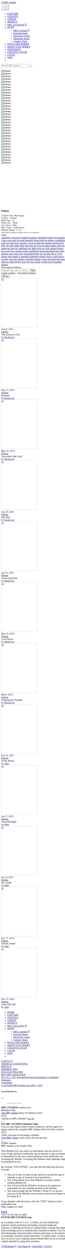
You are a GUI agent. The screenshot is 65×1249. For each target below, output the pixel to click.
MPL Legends (20, 30)
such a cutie (51, 256)
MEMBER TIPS (9, 1069)
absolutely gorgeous (10, 237)
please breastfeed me (49, 251)
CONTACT (7, 1061)
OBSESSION (14, 49)
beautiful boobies (29, 237)
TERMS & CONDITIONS (14, 1064)
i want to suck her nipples (39, 243)
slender (42, 256)
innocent (56, 243)
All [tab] (5, 276)
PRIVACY (6, 1066)
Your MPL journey (10, 1138)
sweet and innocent (50, 259)
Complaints (6, 1082)
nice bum (5, 251)
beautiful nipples (46, 237)
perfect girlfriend (30, 251)
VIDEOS (11, 19)
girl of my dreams (18, 243)
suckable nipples (33, 259)
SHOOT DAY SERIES (18, 46)
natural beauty (57, 248)
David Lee (9, 337)
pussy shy (18, 254)
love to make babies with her (51, 245)
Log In (31, 1118)
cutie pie (5, 243)
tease (62, 259)
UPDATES (12, 16)
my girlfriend (21, 248)
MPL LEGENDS (16, 25)
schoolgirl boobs (31, 254)
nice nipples (16, 251)
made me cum (8, 248)
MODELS (12, 22)
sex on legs (45, 254)
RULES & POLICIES (12, 1072)
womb (37, 262)
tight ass (5, 262)
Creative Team (20, 41)
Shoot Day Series (21, 36)
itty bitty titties (13, 245)
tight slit (13, 262)
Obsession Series (21, 38)
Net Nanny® (24, 1246)
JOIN (10, 57)
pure (11, 254)
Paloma (4, 332)
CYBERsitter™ (8, 1246)
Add (32, 270)
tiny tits (30, 262)
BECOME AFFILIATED (13, 1074)
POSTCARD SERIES (18, 44)
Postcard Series (20, 33)
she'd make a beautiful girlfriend (23, 256)
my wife (46, 248)
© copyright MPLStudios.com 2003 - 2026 (21, 1085)
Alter (6, 763)
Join (3, 1129)
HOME (11, 1012)
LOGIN (11, 55)
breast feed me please (44, 240)
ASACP (48, 1246)
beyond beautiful (25, 240)
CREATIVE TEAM (17, 52)
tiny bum (22, 262)
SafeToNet (37, 1246)
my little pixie (34, 248)
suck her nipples (16, 259)
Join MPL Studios (9, 1113)
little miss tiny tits (28, 245)
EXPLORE (12, 13)
